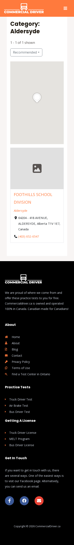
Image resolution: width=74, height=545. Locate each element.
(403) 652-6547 (28, 236)
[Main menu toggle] (65, 8)
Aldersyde (20, 210)
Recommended (25, 52)
